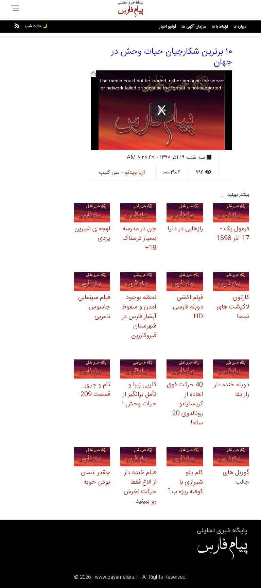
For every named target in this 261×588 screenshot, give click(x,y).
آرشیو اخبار (167, 26)
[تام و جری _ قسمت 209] (92, 370)
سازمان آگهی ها (193, 26)
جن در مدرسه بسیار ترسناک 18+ (139, 238)
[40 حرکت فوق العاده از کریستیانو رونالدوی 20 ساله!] (185, 370)
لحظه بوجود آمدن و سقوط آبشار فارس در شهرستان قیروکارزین (138, 316)
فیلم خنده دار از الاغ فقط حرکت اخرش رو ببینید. (140, 487)
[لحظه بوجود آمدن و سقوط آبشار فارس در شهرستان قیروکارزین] (138, 282)
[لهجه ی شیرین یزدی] (92, 213)
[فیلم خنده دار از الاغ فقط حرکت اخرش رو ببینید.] (138, 457)
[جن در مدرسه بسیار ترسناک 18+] (138, 213)
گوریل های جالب (236, 477)
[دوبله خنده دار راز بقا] (231, 370)
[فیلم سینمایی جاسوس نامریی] (92, 282)
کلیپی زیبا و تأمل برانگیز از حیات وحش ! (139, 394)
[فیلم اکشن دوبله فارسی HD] (185, 282)
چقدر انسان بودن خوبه (95, 477)
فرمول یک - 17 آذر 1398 (232, 233)
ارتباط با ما (220, 26)
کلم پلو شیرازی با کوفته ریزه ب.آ (185, 482)
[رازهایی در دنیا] (185, 213)
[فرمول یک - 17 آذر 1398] (231, 213)
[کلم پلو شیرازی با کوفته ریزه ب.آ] (185, 457)
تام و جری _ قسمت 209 (95, 390)
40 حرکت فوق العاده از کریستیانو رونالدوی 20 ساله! (185, 404)
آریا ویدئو (135, 172)
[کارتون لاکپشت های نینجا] (231, 282)
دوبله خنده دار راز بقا (231, 390)
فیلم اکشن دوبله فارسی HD (188, 307)
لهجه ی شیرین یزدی (92, 233)
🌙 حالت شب (36, 26)
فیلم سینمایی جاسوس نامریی (94, 307)
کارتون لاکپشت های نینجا (233, 307)
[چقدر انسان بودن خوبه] (92, 457)
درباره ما (239, 26)
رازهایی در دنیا (185, 229)
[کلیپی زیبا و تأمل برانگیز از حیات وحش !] (138, 370)
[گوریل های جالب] (231, 457)
